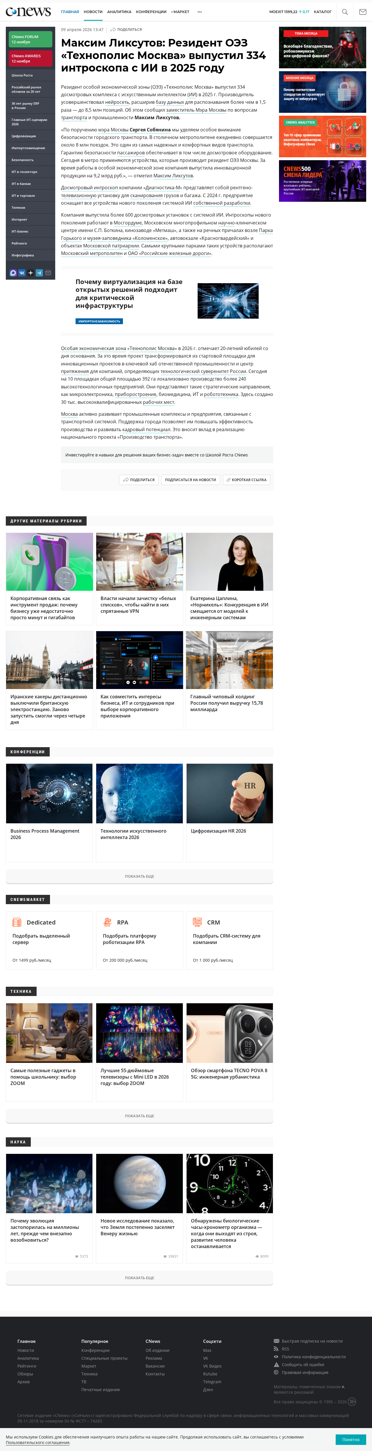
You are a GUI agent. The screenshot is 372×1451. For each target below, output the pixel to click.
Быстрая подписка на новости (312, 1341)
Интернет (19, 219)
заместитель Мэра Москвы (196, 110)
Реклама (154, 1358)
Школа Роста (22, 75)
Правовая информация (305, 1372)
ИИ (192, 94)
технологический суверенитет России (203, 371)
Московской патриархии (111, 245)
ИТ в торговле (23, 195)
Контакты (155, 1374)
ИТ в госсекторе (24, 171)
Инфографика (23, 255)
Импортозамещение (28, 148)
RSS (285, 1349)
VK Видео (212, 1366)
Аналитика (119, 12)
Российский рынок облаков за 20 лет (26, 89)
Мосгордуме (128, 222)
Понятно (351, 1439)
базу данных (170, 102)
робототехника (221, 394)
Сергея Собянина (150, 129)
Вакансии (155, 1366)
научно (226, 222)
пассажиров (131, 152)
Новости (25, 1350)
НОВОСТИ (93, 12)
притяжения (75, 371)
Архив (23, 1381)
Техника (89, 1374)
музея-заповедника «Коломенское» (127, 238)
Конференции (95, 1350)
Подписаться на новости (190, 479)
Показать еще (139, 876)
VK (205, 1358)
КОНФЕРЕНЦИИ (151, 12)
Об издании (157, 1350)
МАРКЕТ (181, 12)
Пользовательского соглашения (37, 1442)
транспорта (74, 117)
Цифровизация (24, 136)
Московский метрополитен (92, 253)
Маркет (88, 1366)
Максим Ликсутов (173, 175)
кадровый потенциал (146, 429)
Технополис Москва (152, 348)
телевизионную (78, 195)
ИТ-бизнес (20, 231)
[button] (344, 12)
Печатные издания (100, 1389)
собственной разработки (221, 203)
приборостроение (135, 394)
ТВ (83, 1381)
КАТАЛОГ (323, 12)
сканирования (146, 195)
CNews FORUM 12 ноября (25, 39)
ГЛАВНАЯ (70, 12)
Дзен (208, 1389)
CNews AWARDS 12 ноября (26, 58)
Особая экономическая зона (93, 348)
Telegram (212, 1381)
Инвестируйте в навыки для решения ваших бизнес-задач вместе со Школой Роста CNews (156, 455)
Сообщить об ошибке (303, 1364)
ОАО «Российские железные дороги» (169, 253)
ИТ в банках (21, 183)
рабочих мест (158, 402)
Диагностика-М (163, 187)
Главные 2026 (29, 121)
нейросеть (117, 102)
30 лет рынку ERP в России (25, 105)
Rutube (210, 1374)
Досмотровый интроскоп (89, 187)
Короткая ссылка (249, 479)
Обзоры (25, 1374)
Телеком (18, 207)
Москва (69, 414)
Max (207, 1350)
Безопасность (23, 160)
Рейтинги (19, 243)
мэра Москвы (113, 129)
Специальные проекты (104, 1358)
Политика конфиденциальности (314, 1356)
